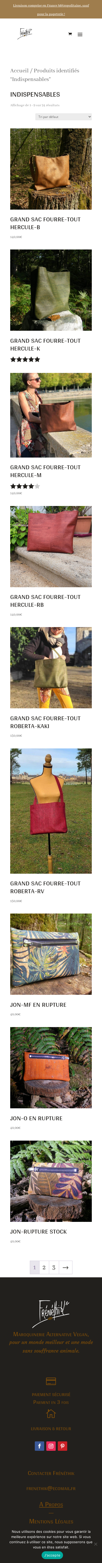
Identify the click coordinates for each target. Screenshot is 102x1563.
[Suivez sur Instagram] (51, 1446)
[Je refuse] (95, 1544)
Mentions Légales (51, 1520)
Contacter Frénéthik (51, 1473)
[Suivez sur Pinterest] (62, 1446)
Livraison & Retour (51, 1428)
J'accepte (52, 1555)
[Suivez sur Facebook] (39, 1446)
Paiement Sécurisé (51, 1394)
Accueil (19, 70)
